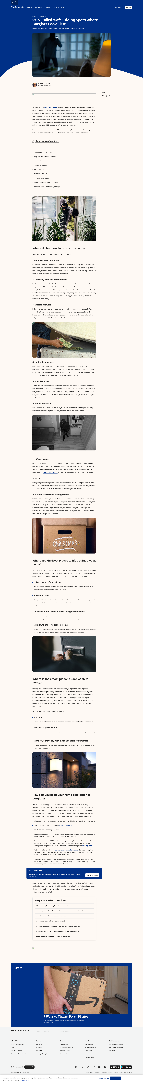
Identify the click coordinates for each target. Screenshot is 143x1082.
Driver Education (89, 1057)
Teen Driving (88, 1051)
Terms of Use (97, 1072)
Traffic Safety (89, 1044)
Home (34, 17)
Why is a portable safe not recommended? (50, 921)
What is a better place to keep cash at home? (51, 916)
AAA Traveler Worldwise (116, 1047)
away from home (50, 107)
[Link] (76, 1067)
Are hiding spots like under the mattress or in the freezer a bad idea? (59, 911)
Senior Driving (89, 1054)
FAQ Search (39, 1047)
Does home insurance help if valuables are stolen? (53, 936)
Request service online (42, 1031)
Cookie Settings (128, 1072)
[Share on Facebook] (107, 96)
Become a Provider (16, 1051)
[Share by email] (103, 96)
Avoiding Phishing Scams (43, 1054)
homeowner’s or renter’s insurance (64, 850)
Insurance (42, 17)
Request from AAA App (66, 1031)
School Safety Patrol (90, 1047)
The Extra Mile (17, 7)
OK (115, 1078)
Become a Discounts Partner (19, 1054)
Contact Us (39, 1044)
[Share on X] (110, 96)
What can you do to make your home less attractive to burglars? (58, 926)
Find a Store (39, 1051)
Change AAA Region (118, 1072)
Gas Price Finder (64, 1054)
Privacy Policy (89, 1072)
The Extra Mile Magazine (116, 1044)
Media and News (65, 1051)
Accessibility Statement (106, 1072)
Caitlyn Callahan (44, 83)
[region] (71, 1078)
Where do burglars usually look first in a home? (52, 906)
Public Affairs (64, 1044)
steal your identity (50, 472)
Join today (28, 1067)
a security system (66, 825)
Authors (63, 7)
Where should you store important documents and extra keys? (57, 931)
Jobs (12, 1047)
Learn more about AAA (17, 1044)
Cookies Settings (104, 1078)
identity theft (87, 846)
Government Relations (66, 1047)
